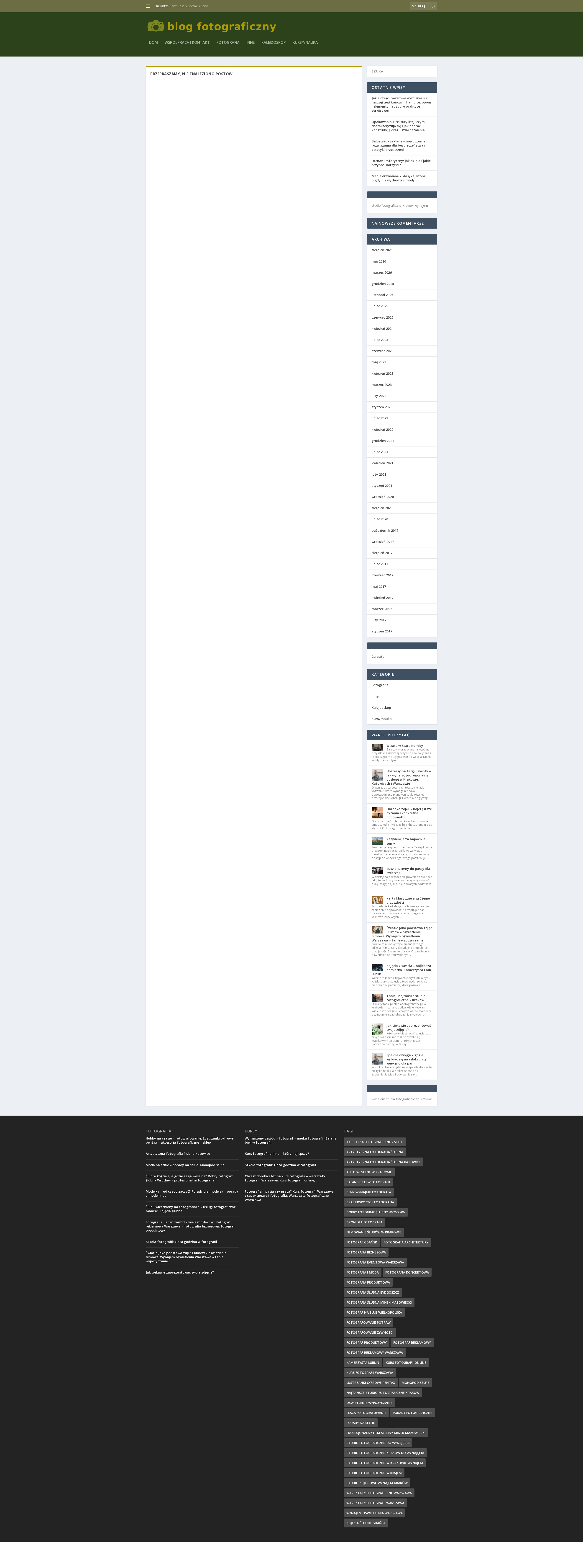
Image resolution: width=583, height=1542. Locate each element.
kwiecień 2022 (382, 429)
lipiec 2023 (380, 340)
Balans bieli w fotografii (368, 1182)
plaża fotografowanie (366, 1412)
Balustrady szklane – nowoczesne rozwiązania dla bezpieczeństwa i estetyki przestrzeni (398, 145)
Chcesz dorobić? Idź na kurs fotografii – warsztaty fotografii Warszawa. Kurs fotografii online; (285, 1178)
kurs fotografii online (406, 1362)
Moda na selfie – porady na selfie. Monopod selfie (185, 1165)
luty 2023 (379, 396)
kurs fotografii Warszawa (369, 1372)
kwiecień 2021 (382, 463)
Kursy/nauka (305, 43)
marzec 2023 (382, 384)
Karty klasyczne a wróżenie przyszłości (408, 900)
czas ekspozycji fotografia (370, 1202)
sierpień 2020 (382, 508)
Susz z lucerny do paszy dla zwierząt (408, 870)
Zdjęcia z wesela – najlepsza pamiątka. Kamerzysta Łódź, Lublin (402, 970)
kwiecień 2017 (382, 598)
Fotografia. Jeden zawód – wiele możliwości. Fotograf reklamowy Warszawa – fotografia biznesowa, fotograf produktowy (190, 1226)
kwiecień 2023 (382, 373)
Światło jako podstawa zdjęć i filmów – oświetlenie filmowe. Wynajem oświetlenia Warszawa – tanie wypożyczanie (402, 934)
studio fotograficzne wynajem (374, 1473)
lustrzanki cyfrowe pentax (370, 1382)
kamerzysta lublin (362, 1362)
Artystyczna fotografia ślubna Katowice (178, 1153)
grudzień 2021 (383, 440)
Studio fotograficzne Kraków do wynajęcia (385, 1453)
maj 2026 (379, 261)
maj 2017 (379, 586)
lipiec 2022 (380, 418)
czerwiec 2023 (382, 351)
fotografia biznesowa (366, 1252)
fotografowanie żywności (369, 1332)
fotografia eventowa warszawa (375, 1262)
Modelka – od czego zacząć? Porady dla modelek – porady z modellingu (192, 1193)
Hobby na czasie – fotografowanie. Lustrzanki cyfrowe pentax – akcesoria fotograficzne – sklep (189, 1140)
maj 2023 (379, 362)
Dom (153, 43)
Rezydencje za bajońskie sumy (405, 841)
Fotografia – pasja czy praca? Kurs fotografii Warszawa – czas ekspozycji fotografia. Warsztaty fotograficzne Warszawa (290, 1195)
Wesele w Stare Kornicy (404, 745)
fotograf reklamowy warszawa (374, 1352)
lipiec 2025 (380, 306)
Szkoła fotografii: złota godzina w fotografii (181, 1242)
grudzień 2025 (383, 283)
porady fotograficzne (412, 1412)
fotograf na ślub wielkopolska (374, 1312)
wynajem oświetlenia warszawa (374, 1513)
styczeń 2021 (382, 485)
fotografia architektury (406, 1242)
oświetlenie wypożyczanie (369, 1402)
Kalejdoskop (273, 43)
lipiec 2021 (380, 452)
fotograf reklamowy (412, 1342)
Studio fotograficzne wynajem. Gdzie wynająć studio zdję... (212, 6)
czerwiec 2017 (382, 575)
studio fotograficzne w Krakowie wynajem (384, 1463)
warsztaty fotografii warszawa (375, 1503)
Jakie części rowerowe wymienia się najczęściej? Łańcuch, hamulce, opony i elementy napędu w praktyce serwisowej (402, 104)
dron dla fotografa (364, 1222)
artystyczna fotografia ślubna (374, 1152)
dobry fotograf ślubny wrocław (375, 1212)
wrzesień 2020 (383, 497)
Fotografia (228, 43)
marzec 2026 (382, 272)
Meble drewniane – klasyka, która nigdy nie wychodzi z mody (398, 178)
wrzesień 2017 (383, 541)
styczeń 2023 (382, 407)
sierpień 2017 (382, 553)
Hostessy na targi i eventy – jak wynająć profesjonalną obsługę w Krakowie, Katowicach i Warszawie (401, 777)
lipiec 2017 (380, 564)
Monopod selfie (415, 1382)
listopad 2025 (382, 295)
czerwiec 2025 (382, 317)
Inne (250, 43)
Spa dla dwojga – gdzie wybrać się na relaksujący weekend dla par (406, 1059)
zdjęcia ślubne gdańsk (366, 1523)
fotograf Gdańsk (361, 1242)
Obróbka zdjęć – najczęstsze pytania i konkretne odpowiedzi (409, 813)
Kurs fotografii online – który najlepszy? (277, 1153)
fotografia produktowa (368, 1282)
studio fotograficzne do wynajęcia (377, 1443)
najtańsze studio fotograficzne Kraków (382, 1392)
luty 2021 (379, 474)
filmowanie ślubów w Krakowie (373, 1232)
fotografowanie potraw (368, 1322)
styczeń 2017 (382, 631)
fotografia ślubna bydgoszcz (372, 1292)
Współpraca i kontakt (187, 43)
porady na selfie (360, 1423)
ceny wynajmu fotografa (368, 1192)
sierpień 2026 (382, 250)
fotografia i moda (362, 1272)
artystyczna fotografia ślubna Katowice (383, 1162)
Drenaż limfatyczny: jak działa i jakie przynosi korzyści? (401, 163)
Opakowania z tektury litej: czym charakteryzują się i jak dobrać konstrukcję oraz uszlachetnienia (398, 126)
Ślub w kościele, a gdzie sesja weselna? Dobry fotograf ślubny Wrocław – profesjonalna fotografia (189, 1178)
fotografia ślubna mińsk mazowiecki (379, 1302)
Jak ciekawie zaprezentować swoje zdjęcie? (408, 1027)
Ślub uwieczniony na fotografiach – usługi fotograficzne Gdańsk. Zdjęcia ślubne (191, 1209)
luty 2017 (379, 620)
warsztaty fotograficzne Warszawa (379, 1493)
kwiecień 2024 (382, 328)
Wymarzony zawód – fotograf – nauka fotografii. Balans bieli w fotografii (290, 1140)
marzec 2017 (382, 609)
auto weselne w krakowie (369, 1172)
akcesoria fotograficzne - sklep (374, 1142)
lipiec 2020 (380, 519)
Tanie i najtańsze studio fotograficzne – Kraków (405, 998)
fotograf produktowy (366, 1342)
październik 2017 (385, 530)
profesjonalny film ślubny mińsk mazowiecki (385, 1433)
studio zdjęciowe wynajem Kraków (377, 1483)
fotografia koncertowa (407, 1272)
